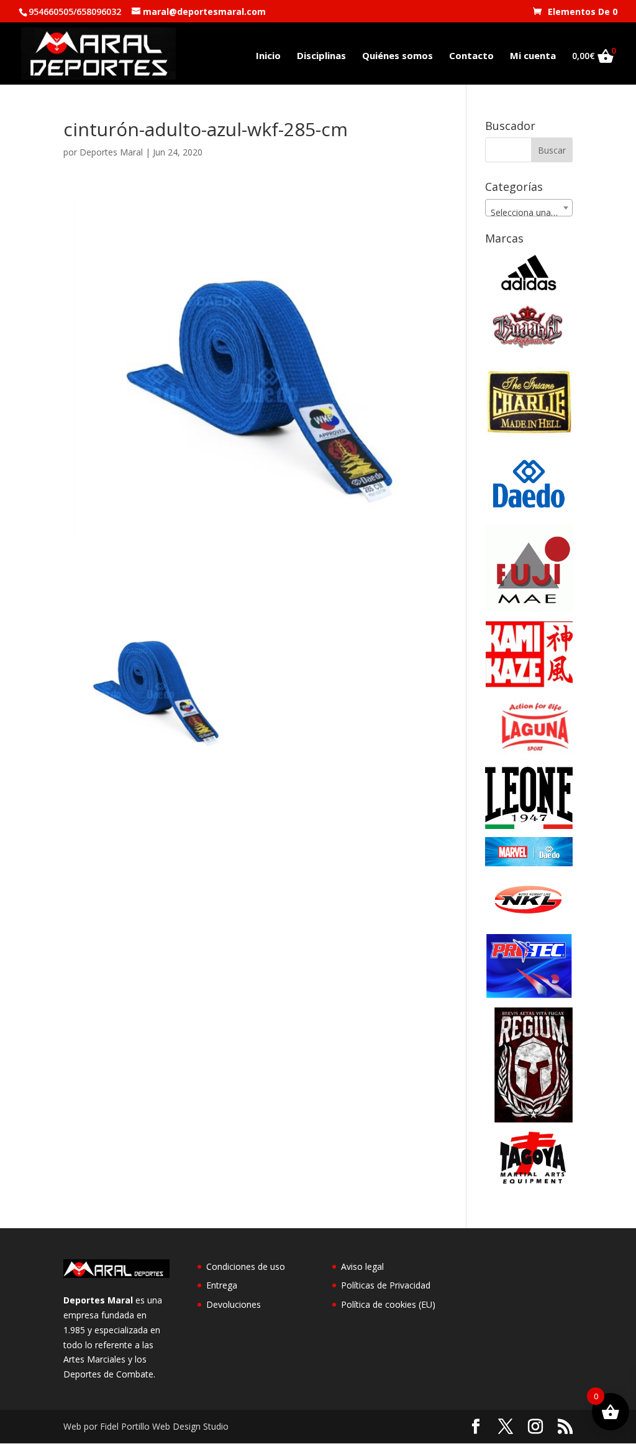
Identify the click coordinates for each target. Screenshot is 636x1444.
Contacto (471, 56)
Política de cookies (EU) (388, 1304)
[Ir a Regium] (529, 1119)
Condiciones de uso (245, 1266)
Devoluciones (233, 1304)
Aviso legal (362, 1266)
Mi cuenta (533, 56)
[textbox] (529, 213)
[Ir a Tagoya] (529, 1181)
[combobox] (529, 207)
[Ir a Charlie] (529, 442)
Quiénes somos (397, 56)
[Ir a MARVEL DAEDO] (529, 863)
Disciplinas (321, 56)
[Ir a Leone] (529, 825)
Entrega (221, 1285)
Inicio (268, 56)
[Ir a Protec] (529, 995)
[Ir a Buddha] (529, 345)
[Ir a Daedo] (529, 513)
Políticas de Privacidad (385, 1285)
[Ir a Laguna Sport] (529, 755)
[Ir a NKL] (529, 921)
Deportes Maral (111, 152)
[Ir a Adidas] (529, 293)
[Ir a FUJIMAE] (529, 608)
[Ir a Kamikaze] (529, 684)
